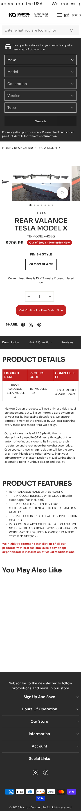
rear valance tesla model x (37, 148)
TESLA (41, 213)
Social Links (39, 758)
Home (6, 148)
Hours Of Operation (39, 708)
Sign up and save (39, 696)
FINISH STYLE (41, 254)
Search (40, 121)
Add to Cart (34, 650)
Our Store (39, 721)
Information (39, 733)
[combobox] (40, 30)
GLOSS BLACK (41, 264)
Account (39, 746)
